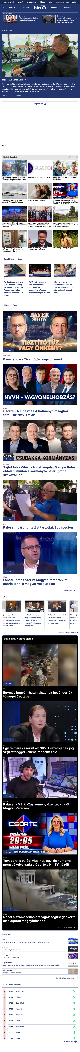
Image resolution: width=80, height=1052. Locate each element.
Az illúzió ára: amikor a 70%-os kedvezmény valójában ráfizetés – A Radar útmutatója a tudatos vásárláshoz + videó (13, 288)
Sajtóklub (6, 464)
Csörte (5, 408)
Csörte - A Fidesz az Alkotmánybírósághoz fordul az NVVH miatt (36, 413)
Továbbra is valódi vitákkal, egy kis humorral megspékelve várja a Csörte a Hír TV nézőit (37, 862)
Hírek (5, 524)
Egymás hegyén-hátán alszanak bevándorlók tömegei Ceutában (37, 694)
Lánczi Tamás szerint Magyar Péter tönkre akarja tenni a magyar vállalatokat (35, 582)
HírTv (3, 30)
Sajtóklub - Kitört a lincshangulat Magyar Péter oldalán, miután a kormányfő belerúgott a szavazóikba (39, 471)
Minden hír (68, 591)
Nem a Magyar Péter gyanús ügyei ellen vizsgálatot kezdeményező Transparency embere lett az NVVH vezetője (11, 620)
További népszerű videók (67, 632)
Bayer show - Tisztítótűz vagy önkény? (33, 359)
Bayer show (7, 355)
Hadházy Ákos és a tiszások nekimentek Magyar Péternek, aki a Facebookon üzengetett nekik (57, 619)
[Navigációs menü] (3, 7)
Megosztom (38, 104)
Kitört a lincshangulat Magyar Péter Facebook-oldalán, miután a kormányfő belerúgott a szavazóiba (33, 620)
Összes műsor (68, 1041)
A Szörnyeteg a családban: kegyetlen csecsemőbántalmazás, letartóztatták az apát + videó (64, 287)
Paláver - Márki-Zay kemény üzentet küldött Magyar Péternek (37, 806)
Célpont (5, 947)
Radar (10, 30)
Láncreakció (7, 970)
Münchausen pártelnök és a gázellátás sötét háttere (28, 19)
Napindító (19, 1009)
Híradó (5, 940)
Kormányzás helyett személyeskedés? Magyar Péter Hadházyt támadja (66, 20)
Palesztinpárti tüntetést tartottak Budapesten (38, 527)
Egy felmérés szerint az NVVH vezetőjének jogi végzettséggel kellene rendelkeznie (39, 750)
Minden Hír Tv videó (64, 928)
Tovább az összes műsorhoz (65, 978)
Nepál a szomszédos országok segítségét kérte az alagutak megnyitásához (39, 919)
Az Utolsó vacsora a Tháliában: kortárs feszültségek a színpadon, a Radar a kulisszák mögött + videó (39, 287)
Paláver (5, 801)
